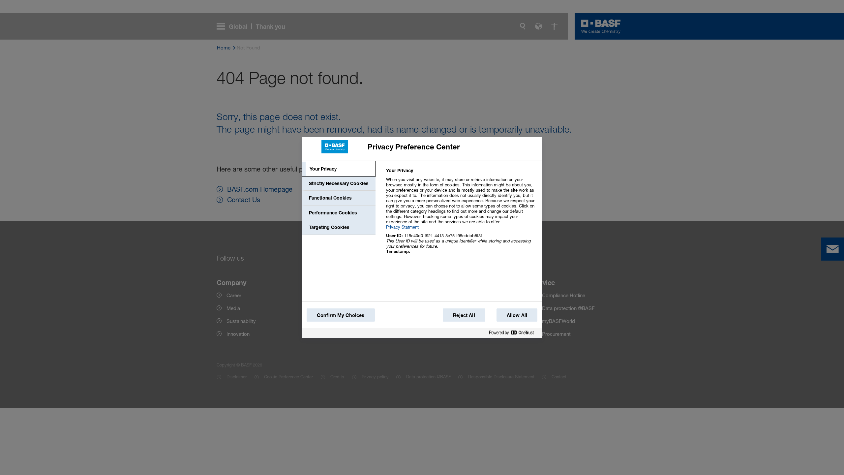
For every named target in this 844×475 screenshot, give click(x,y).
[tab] (338, 169)
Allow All (517, 315)
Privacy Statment (402, 227)
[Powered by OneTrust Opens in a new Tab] (514, 333)
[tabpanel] (461, 215)
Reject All (464, 315)
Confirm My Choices (341, 315)
